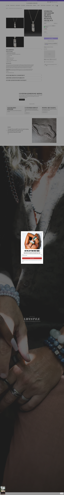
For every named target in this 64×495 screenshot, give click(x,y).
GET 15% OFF (32, 258)
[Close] (42, 232)
